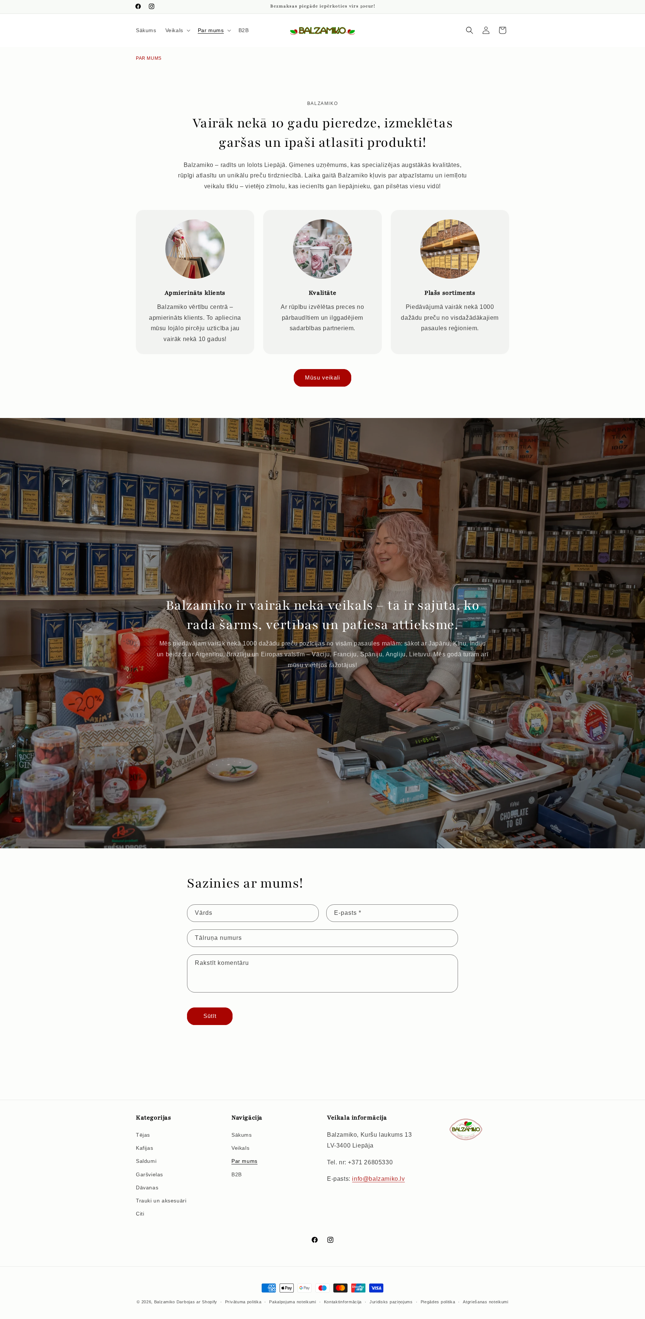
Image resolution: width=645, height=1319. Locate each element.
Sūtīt (209, 1016)
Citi (140, 1214)
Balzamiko (164, 1302)
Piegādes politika (438, 1301)
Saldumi (146, 1161)
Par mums (244, 1161)
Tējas (143, 1135)
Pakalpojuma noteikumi (292, 1301)
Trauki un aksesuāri (161, 1201)
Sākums (241, 1135)
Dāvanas (147, 1187)
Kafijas (144, 1148)
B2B (236, 1174)
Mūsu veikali (322, 378)
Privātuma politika (243, 1301)
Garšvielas (149, 1174)
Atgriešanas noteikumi (485, 1301)
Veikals (240, 1148)
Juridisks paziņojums (391, 1301)
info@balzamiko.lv (378, 1179)
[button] (177, 30)
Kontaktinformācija (343, 1301)
